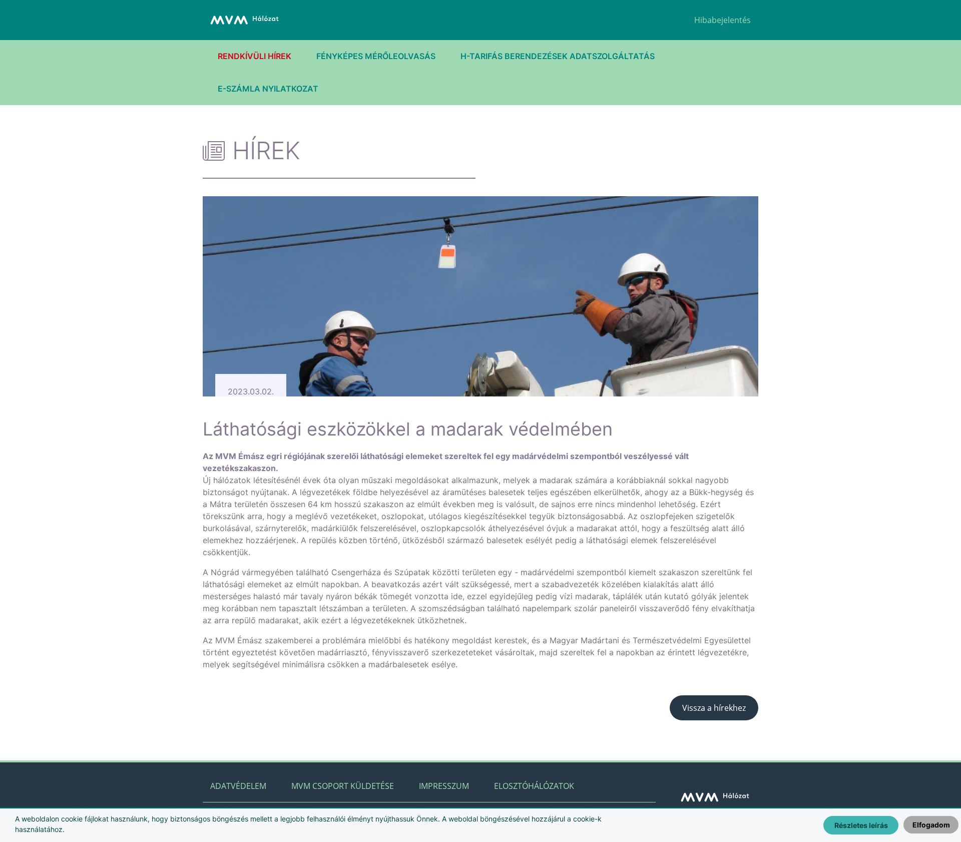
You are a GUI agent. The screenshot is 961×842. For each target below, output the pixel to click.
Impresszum (444, 785)
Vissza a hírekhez (714, 707)
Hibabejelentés (722, 20)
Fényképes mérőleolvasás (375, 56)
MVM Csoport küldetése (342, 785)
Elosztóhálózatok (534, 785)
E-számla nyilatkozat (268, 89)
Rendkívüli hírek (254, 56)
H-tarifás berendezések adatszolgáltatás (557, 56)
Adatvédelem (238, 785)
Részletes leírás (861, 825)
